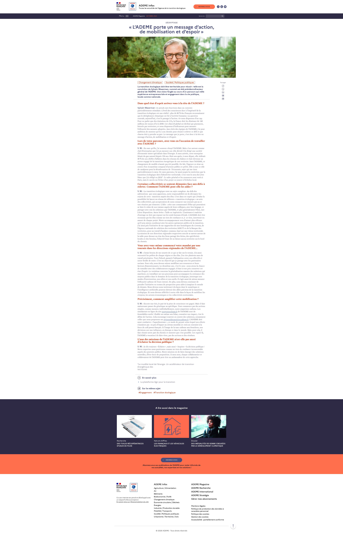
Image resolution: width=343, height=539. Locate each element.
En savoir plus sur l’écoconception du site (132, 502)
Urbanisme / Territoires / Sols (166, 517)
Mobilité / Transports (163, 511)
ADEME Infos (146, 5)
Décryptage (171, 23)
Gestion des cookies (199, 517)
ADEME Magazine (200, 484)
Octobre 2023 (151, 16)
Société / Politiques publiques (180, 82)
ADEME (166, 531)
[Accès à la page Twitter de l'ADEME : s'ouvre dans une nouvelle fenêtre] (218, 6)
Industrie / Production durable (167, 508)
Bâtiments (158, 494)
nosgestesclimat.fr (169, 311)
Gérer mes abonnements (204, 499)
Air (155, 491)
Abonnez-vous (204, 6)
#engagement (145, 392)
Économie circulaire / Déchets (166, 502)
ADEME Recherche (201, 488)
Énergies (157, 505)
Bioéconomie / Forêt (162, 497)
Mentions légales (198, 506)
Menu (121, 16)
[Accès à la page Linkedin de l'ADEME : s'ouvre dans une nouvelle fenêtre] (221, 6)
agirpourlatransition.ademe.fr (176, 319)
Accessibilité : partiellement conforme (207, 520)
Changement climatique (150, 82)
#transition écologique (165, 392)
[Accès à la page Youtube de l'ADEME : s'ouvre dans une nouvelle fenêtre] (225, 6)
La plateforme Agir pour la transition (157, 382)
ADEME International (202, 491)
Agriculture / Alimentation (165, 488)
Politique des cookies (200, 514)
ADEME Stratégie (200, 495)
